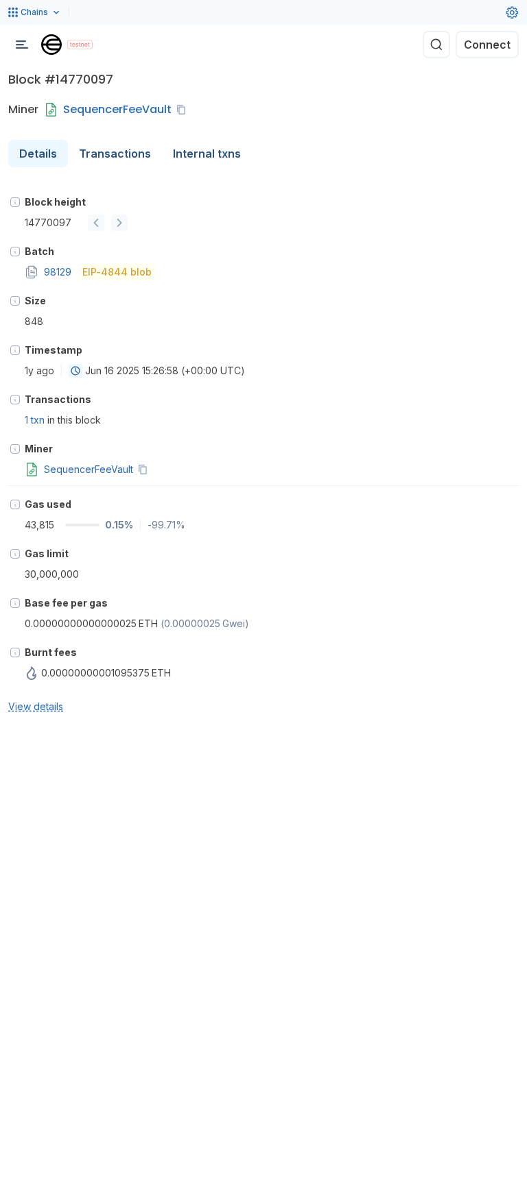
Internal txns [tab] (207, 153)
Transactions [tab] (115, 153)
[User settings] (512, 12)
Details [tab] (38, 153)
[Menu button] (22, 44)
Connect (487, 44)
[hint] (15, 202)
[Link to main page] (51, 44)
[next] (119, 223)
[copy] (184, 110)
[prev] (96, 223)
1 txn (35, 420)
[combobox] (75, 371)
